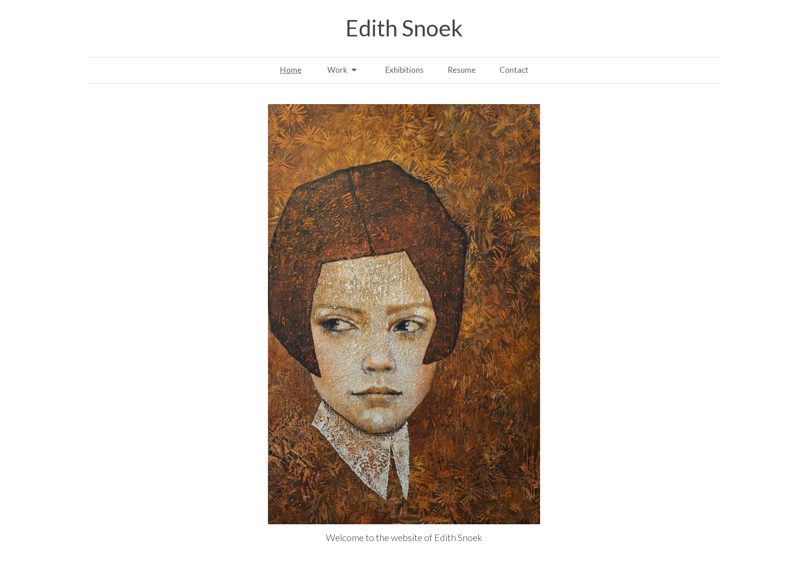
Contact (513, 70)
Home (291, 70)
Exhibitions (404, 70)
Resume (461, 70)
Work (337, 70)
